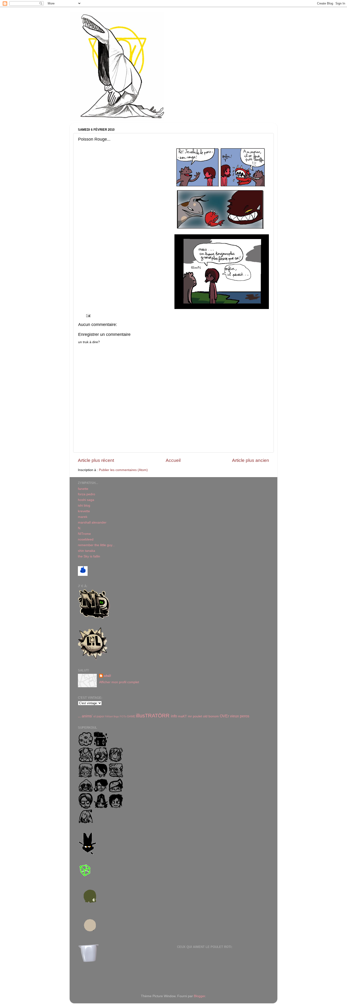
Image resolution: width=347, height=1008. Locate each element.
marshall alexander (92, 522)
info (174, 716)
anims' (87, 716)
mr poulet (195, 716)
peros (244, 716)
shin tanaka (86, 551)
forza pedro (86, 494)
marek (82, 517)
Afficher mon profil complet (119, 682)
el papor (98, 716)
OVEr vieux (229, 716)
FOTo (123, 716)
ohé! (107, 676)
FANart (109, 716)
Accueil (173, 460)
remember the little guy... (96, 545)
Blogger (199, 996)
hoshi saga (86, 500)
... (79, 716)
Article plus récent (96, 460)
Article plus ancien (250, 460)
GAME (131, 716)
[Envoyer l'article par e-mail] (88, 315)
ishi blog (84, 505)
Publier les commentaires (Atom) (123, 470)
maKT (182, 716)
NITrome (84, 534)
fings (116, 716)
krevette (84, 511)
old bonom (211, 716)
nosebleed (85, 539)
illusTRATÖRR (152, 716)
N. (79, 528)
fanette (83, 489)
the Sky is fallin (89, 556)
